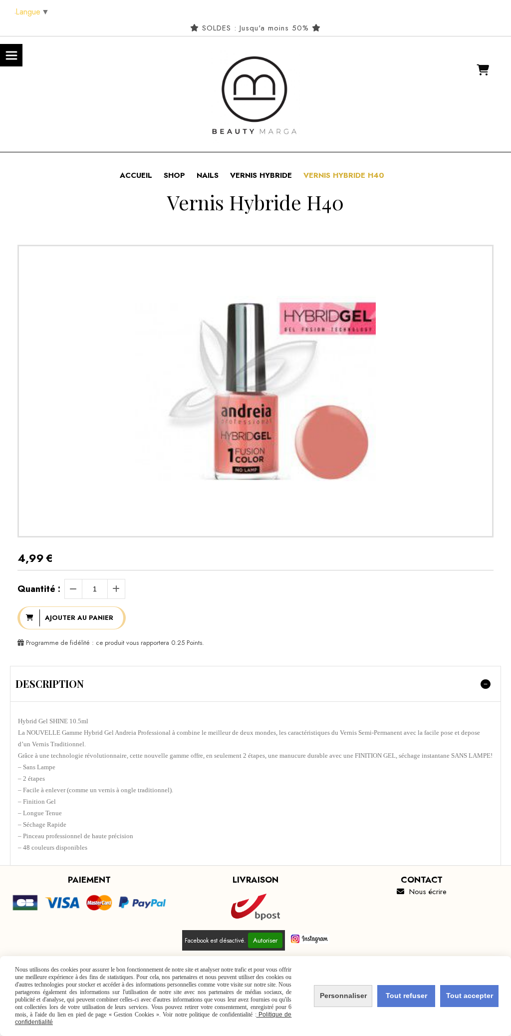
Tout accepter (469, 996)
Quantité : (38, 588)
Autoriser (265, 940)
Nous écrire (422, 891)
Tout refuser (406, 996)
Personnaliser (343, 996)
